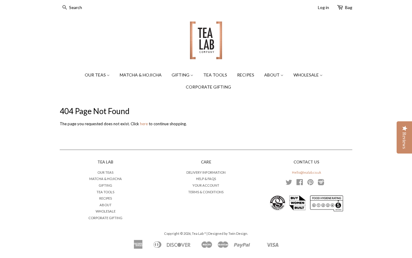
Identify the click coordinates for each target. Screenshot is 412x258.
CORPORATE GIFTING (208, 86)
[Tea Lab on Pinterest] (310, 183)
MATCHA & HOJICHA (141, 74)
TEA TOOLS (215, 74)
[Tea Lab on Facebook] (299, 183)
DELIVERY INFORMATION (206, 172)
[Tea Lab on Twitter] (289, 183)
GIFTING (181, 74)
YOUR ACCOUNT (205, 185)
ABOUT (272, 74)
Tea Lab (198, 233)
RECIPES (245, 74)
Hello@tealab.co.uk (306, 172)
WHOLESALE (306, 74)
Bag (348, 7)
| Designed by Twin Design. (227, 233)
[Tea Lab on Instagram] (321, 183)
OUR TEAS (96, 74)
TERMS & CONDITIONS (205, 192)
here (144, 123)
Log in (323, 7)
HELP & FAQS (206, 179)
